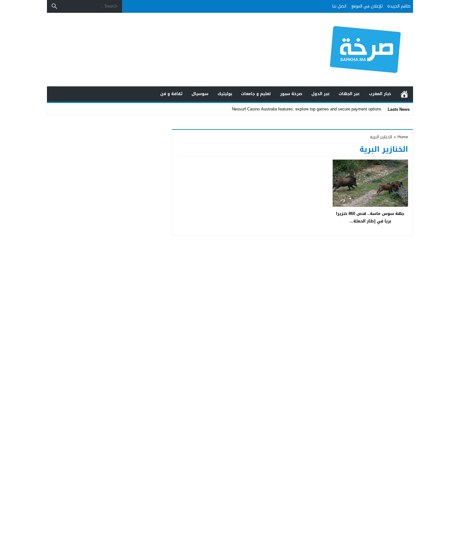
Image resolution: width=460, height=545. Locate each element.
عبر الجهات (349, 94)
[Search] (54, 6)
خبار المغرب (380, 94)
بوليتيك (224, 94)
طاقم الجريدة (399, 6)
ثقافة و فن (171, 94)
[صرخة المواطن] (344, 49)
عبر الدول (320, 94)
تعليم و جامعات (256, 94)
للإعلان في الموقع (367, 6)
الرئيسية (404, 94)
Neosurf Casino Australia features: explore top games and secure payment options (306, 109)
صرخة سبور (291, 94)
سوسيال (200, 94)
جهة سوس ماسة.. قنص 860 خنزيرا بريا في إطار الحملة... (370, 217)
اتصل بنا (339, 6)
